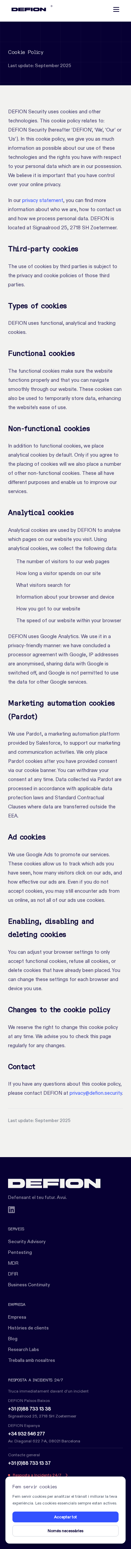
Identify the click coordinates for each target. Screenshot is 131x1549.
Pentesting (20, 1252)
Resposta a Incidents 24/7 (37, 1475)
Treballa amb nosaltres (31, 1360)
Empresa (17, 1317)
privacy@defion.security (96, 1093)
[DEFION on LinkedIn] (11, 1209)
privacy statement (42, 200)
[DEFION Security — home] (65, 1183)
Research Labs (23, 1349)
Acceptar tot (65, 1516)
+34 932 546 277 (26, 1434)
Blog (12, 1339)
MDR (13, 1263)
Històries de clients (28, 1328)
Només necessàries (65, 1530)
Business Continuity (29, 1285)
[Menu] (116, 9)
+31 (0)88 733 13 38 (29, 1409)
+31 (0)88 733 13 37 (29, 1463)
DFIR (13, 1274)
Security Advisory (27, 1241)
